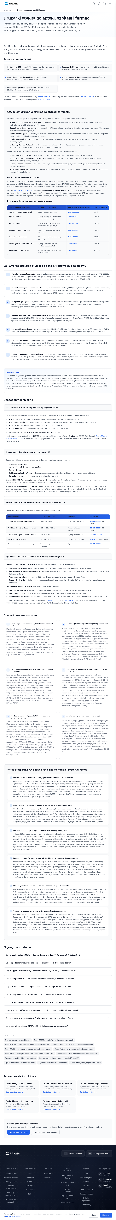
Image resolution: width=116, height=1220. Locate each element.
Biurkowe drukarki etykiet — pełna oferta (20, 1058)
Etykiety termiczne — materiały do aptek (20, 1063)
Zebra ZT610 (72, 250)
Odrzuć (93, 1215)
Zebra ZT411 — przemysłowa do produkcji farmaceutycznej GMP (29, 1054)
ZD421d (82, 97)
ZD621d (90, 97)
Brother (29, 1182)
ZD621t (98, 521)
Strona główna (9, 10)
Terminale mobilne (11, 1178)
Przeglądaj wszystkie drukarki (45, 1132)
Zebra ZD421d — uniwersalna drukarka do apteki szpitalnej (27, 1045)
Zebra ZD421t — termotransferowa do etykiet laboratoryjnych (28, 1049)
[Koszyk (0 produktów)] (104, 3)
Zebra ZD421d (19, 190)
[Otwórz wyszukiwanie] (94, 3)
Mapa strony (86, 1205)
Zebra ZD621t (73, 237)
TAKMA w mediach (86, 1190)
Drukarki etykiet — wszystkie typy (17, 1040)
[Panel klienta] (99, 3)
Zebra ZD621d (73, 223)
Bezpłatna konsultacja (19, 1132)
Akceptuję (106, 1215)
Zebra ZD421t (73, 230)
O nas (86, 1174)
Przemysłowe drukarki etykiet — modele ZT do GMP (59, 1058)
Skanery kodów (11, 1182)
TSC (29, 1194)
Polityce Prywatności (13, 1216)
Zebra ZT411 (72, 244)
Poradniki (86, 1186)
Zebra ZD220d (44, 97)
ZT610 (47, 100)
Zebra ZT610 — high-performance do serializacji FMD (77, 1054)
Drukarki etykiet (11, 1174)
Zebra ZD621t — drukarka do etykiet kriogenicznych (74, 1049)
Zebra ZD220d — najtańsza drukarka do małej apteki (54, 1040)
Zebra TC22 (48, 1178)
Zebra (29, 1174)
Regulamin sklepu (86, 1194)
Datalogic (29, 1186)
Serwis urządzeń (86, 1178)
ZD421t (92, 521)
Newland (29, 1190)
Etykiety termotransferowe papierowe (53, 1063)
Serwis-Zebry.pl (67, 1170)
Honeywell (30, 1178)
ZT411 (40, 100)
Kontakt (86, 1182)
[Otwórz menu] (110, 3)
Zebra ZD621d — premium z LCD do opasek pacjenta (73, 1045)
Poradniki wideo (67, 1202)
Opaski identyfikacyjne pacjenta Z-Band (86, 1063)
